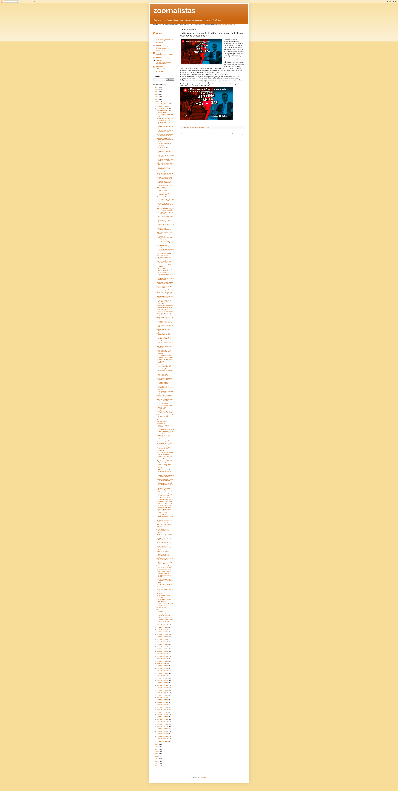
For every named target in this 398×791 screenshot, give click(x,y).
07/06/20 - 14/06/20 (162, 688)
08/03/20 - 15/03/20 (162, 719)
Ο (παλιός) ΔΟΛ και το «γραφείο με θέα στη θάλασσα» (165, 476)
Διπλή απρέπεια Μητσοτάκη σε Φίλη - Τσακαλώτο (165, 558)
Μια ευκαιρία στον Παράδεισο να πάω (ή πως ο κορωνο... (165, 457)
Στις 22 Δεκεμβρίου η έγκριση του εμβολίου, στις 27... (165, 242)
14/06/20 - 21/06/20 (162, 685)
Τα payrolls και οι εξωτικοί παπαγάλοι (164, 144)
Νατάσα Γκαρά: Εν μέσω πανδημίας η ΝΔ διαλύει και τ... (165, 274)
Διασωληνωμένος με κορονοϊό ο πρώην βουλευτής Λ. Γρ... (165, 297)
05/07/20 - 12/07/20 (162, 678)
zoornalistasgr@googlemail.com (226, 25)
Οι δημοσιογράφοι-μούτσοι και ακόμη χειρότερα (165, 111)
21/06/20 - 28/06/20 (162, 683)
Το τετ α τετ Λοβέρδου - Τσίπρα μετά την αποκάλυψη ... (165, 479)
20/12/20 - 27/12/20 (162, 106)
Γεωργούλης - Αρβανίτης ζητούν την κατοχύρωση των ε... (165, 205)
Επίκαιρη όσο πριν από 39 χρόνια (164, 54)
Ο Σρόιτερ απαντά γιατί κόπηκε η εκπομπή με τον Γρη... (165, 278)
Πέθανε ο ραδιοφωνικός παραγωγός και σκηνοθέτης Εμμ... (165, 580)
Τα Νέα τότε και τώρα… (163, 403)
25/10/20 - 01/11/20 (162, 639)
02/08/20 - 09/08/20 (162, 668)
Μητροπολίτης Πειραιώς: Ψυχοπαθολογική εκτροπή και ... (165, 370)
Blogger (204, 777)
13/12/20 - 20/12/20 (162, 108)
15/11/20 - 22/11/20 (162, 632)
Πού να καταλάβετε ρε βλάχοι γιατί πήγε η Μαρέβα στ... (165, 453)
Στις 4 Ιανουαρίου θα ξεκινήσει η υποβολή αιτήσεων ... (165, 494)
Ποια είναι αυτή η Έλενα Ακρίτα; (165, 429)
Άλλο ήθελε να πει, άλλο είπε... (165, 584)
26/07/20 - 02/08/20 (162, 671)
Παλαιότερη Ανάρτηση (238, 134)
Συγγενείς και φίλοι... (162, 171)
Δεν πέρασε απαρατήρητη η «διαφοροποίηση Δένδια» (164, 543)
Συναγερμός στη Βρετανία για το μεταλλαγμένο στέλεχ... (165, 134)
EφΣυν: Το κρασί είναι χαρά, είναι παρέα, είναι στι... (164, 261)
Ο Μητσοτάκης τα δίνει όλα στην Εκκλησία (164, 600)
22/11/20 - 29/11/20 (162, 629)
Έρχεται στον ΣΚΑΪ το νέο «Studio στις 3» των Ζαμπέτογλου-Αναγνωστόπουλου (164, 48)
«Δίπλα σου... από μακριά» (164, 253)
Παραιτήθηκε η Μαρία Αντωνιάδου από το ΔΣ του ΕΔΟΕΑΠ (165, 387)
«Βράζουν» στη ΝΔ (162, 197)
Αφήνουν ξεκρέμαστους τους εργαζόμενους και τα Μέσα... (165, 314)
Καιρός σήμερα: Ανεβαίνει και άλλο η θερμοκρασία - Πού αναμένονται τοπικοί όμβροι (164, 41)
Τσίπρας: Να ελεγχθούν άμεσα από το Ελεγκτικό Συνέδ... (165, 365)
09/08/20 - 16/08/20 (162, 666)
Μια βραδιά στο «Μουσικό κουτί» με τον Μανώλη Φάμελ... (164, 466)
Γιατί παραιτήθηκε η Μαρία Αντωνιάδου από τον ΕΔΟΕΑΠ (164, 352)
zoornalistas (174, 11)
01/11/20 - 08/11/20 (162, 637)
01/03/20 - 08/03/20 (162, 721)
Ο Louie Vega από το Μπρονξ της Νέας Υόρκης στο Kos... (165, 213)
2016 (156, 751)
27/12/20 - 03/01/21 (162, 103)
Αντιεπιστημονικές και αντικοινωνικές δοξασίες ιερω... (164, 530)
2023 (156, 94)
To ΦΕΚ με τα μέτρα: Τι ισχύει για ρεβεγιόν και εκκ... (165, 604)
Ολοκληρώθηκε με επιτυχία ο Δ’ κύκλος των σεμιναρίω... (165, 506)
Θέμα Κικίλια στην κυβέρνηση (165, 290)
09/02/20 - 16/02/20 (162, 729)
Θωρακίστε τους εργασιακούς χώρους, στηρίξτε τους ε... (165, 306)
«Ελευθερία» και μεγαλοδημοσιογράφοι (164, 229)
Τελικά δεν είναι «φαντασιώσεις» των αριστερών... (163, 425)
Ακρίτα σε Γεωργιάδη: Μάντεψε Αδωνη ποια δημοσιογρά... (165, 209)
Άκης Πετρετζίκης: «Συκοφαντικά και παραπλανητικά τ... (163, 189)
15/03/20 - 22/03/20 (162, 717)
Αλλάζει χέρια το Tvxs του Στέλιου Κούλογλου (164, 539)
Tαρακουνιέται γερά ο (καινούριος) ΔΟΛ (162, 375)
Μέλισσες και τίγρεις (161, 34)
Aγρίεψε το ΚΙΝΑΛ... (162, 421)
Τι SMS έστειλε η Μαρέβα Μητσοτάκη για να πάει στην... (164, 471)
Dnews (158, 38)
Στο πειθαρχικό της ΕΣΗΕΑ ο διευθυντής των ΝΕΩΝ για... (165, 498)
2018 (156, 746)
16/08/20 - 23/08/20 (162, 663)
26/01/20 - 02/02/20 (162, 734)
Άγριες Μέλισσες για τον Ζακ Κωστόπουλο (164, 286)
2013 (156, 758)
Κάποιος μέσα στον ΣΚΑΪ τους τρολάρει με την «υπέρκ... (165, 119)
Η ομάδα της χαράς (160, 68)
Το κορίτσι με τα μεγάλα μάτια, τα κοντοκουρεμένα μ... (165, 217)
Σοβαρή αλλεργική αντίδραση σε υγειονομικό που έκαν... (165, 411)
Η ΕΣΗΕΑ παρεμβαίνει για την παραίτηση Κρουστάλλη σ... (165, 432)
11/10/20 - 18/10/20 (162, 644)
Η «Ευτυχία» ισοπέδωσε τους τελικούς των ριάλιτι (165, 131)
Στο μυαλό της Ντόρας (163, 621)
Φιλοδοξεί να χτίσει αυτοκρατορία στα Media (164, 246)
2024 (156, 92)
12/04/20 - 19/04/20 (162, 707)
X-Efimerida (159, 60)
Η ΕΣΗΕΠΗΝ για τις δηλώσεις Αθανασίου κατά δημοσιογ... (165, 618)
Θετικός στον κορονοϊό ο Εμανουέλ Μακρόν (163, 382)
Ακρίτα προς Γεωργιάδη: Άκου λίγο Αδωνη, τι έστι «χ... (165, 400)
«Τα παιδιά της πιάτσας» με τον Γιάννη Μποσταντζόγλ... (165, 225)
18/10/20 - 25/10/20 (162, 641)
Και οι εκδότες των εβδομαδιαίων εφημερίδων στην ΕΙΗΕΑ (165, 342)
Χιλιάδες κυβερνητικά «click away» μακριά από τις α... (164, 535)
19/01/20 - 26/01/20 (162, 736)
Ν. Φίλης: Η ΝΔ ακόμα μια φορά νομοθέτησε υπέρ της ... (165, 269)
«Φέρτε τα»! (160, 527)
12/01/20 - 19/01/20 (162, 738)
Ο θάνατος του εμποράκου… (165, 185)
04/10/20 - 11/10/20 (162, 646)
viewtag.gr (159, 57)
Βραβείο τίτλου (161, 419)
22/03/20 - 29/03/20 (162, 714)
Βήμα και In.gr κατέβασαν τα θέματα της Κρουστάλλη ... (165, 461)
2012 (156, 761)
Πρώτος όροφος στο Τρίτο (164, 441)
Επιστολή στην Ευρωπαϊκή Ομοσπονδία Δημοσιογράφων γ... (164, 511)
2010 (156, 766)
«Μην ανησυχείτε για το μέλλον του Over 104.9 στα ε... (165, 159)
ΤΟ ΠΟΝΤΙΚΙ (159, 71)
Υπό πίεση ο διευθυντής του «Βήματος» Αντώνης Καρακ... (164, 361)
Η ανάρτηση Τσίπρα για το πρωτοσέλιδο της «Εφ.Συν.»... (164, 301)
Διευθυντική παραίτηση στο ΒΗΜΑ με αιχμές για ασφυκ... (165, 521)
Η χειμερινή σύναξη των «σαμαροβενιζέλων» (163, 554)
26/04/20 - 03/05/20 (162, 702)
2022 (156, 96)
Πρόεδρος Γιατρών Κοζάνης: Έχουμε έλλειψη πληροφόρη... (164, 407)
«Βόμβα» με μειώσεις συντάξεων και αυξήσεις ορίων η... (164, 257)
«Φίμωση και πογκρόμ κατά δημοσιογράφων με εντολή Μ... (165, 484)
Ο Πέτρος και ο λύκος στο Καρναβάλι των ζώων (164, 167)
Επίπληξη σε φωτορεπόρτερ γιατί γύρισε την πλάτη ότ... (165, 178)
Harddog (158, 53)
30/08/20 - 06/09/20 (162, 658)
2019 (156, 744)
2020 (156, 101)
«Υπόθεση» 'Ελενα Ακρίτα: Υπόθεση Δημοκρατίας (164, 182)
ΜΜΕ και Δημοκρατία (162, 147)
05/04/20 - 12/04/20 (162, 709)
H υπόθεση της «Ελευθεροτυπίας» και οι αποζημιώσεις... (164, 237)
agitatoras (159, 33)
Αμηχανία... (160, 593)
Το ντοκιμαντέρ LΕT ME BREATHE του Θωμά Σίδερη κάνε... (165, 139)
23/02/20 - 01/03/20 (162, 724)
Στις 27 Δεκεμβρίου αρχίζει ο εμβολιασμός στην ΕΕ (164, 378)
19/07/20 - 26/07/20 (162, 673)
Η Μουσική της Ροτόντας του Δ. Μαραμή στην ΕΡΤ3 (165, 200)
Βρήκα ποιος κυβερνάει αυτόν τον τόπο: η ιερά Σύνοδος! (165, 293)
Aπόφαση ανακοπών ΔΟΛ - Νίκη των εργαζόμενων (164, 333)
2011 (156, 763)
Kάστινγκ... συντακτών (163, 551)
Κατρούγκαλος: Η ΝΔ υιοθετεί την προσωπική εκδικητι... (165, 444)
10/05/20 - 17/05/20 (162, 697)
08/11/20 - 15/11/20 (162, 634)
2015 (156, 754)
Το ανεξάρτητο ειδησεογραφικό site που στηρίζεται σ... (165, 250)
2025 (156, 89)
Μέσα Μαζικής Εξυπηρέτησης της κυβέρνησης (165, 193)
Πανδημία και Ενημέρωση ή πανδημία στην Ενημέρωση (165, 356)
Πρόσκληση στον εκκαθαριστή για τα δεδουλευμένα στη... (165, 163)
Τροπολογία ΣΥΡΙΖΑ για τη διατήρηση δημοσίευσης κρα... (164, 490)
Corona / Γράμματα (162, 607)
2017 (156, 749)
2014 (156, 756)
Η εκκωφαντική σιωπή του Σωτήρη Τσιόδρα (164, 221)
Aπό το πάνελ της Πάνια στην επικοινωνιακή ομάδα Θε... (165, 310)
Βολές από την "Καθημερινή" (164, 524)
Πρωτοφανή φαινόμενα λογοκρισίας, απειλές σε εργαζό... (164, 575)
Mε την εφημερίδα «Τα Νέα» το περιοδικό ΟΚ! (165, 392)
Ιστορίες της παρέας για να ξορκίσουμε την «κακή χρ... (165, 322)
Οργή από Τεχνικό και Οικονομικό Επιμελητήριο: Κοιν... (165, 151)
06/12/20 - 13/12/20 (162, 624)
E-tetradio (158, 45)
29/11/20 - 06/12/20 (162, 627)
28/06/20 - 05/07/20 (162, 680)
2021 (156, 99)
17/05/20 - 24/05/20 (162, 695)
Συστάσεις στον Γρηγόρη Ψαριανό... (163, 123)
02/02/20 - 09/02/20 (162, 731)
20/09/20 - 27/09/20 (162, 651)
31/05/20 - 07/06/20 (162, 690)
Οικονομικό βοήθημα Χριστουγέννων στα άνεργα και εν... (165, 516)
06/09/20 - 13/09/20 (162, 656)
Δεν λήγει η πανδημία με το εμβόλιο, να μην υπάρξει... (164, 614)
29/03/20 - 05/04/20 (162, 712)
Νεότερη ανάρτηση (186, 134)
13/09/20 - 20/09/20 (162, 654)
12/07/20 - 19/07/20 (162, 675)
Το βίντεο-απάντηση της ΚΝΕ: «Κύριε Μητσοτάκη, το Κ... (165, 415)
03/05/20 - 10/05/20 (162, 700)
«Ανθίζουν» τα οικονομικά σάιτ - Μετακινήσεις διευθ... (165, 318)
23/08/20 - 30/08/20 (162, 661)
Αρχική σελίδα (211, 134)
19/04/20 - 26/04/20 (162, 705)
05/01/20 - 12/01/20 (162, 741)
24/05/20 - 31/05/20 (162, 692)
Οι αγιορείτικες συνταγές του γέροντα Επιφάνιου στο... (164, 337)
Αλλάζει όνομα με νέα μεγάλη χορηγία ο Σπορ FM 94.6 (164, 502)
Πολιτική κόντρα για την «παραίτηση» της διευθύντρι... (163, 449)
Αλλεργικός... (160, 587)
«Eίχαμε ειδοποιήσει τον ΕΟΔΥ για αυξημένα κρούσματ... (165, 282)
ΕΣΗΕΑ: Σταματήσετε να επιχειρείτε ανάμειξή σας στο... (164, 437)
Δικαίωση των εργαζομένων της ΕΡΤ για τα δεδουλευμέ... (165, 174)
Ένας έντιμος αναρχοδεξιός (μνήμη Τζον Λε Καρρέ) (164, 566)
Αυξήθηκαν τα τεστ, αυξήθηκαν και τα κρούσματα (165, 562)
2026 (156, 87)
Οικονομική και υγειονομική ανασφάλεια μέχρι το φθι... (164, 396)
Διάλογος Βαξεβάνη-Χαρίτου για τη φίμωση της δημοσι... (165, 570)
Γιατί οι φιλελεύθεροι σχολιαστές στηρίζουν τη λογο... (164, 548)
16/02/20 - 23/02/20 (162, 726)
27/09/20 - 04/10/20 (162, 649)
